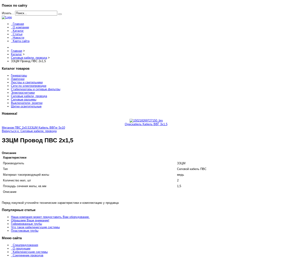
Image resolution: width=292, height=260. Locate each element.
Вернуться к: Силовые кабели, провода (29, 131)
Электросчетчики (23, 92)
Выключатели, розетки (26, 103)
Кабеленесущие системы (30, 252)
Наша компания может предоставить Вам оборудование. (50, 217)
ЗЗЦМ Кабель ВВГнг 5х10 (47, 127)
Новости (18, 37)
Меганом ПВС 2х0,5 (15, 127)
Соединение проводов (28, 255)
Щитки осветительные (26, 106)
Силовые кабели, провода (29, 96)
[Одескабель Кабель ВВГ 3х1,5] (146, 120)
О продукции (21, 248)
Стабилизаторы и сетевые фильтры (35, 89)
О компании (21, 27)
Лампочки (17, 79)
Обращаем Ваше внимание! (30, 220)
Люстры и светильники (27, 82)
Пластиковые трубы (24, 230)
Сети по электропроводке (28, 86)
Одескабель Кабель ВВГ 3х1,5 (146, 124)
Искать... (8, 13)
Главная (18, 24)
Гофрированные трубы (26, 224)
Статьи (17, 34)
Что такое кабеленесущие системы (35, 227)
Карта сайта (21, 41)
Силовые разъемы (23, 99)
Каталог (18, 30)
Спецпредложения (25, 245)
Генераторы (19, 75)
